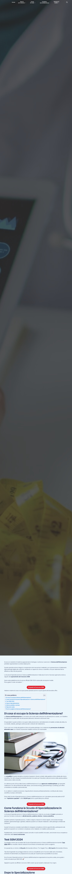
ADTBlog (26, 352)
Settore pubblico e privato (13, 705)
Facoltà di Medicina (43, 337)
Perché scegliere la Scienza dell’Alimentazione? (18, 709)
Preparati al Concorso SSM (36, 687)
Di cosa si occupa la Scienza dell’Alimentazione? (18, 697)
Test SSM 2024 (10, 701)
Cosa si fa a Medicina (29, 337)
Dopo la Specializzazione (12, 703)
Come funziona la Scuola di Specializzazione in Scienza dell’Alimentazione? (25, 699)
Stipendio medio (10, 707)
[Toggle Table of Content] (43, 695)
